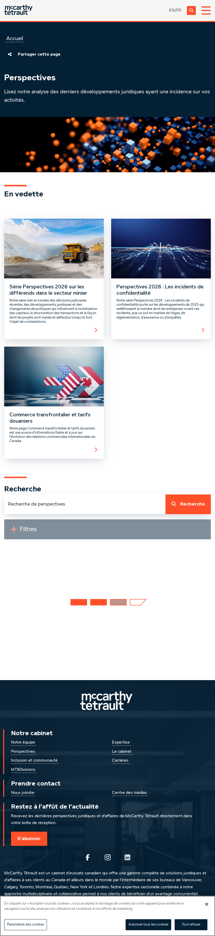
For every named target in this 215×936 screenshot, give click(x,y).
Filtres (40, 531)
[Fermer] (206, 904)
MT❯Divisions (23, 770)
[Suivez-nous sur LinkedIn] (127, 857)
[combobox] (84, 504)
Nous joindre (22, 793)
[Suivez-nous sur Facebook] (87, 857)
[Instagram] (107, 857)
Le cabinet (121, 752)
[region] (107, 916)
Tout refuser (191, 924)
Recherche (192, 504)
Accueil (14, 38)
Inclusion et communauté (34, 761)
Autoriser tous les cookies (148, 924)
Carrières (120, 761)
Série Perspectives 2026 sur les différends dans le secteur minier (48, 290)
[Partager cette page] (9, 54)
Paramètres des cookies (25, 924)
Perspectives (23, 752)
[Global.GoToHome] (18, 10)
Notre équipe (23, 742)
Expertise (121, 742)
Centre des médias (129, 793)
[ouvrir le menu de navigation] (206, 10)
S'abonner (29, 838)
